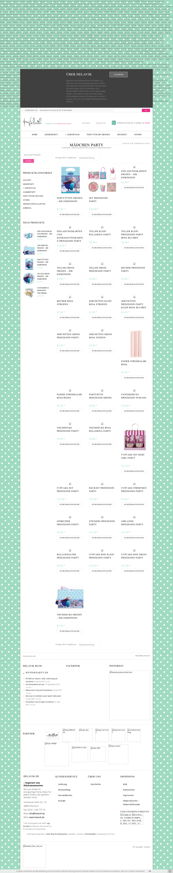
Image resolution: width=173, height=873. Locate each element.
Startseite (66, 148)
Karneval (27, 208)
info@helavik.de (37, 813)
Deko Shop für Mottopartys (56, 834)
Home (34, 134)
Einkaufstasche (133, 123)
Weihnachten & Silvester (34, 204)
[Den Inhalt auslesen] (24, 672)
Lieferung (62, 784)
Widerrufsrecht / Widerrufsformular (131, 802)
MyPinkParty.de (37, 672)
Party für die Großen (98, 134)
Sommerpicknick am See (35, 684)
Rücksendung (64, 789)
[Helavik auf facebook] (38, 656)
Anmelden (86, 123)
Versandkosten (65, 795)
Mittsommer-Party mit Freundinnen (39, 690)
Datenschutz (129, 789)
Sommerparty (29, 192)
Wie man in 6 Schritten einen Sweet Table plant (43, 696)
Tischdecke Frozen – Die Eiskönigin (42, 248)
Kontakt (61, 800)
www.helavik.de (36, 817)
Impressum (128, 795)
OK (150, 871)
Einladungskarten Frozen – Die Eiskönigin (44, 234)
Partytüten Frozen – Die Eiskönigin (42, 262)
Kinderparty (51, 134)
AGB (125, 784)
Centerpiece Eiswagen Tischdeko (43, 290)
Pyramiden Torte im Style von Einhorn (40, 702)
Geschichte (96, 784)
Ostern (138, 134)
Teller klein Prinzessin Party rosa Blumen (132, 234)
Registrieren (101, 123)
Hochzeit (122, 134)
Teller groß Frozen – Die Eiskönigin (43, 276)
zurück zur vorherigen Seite (136, 143)
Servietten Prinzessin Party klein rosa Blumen (133, 304)
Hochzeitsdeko (90, 834)
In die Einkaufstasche (69, 214)
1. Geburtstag (72, 134)
